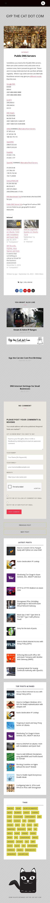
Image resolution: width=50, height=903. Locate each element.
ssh (23, 846)
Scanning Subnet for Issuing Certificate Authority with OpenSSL (30, 669)
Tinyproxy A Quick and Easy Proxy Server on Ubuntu (29, 724)
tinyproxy (11, 850)
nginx (17, 833)
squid (17, 846)
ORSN (9, 129)
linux (29, 825)
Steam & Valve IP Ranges (25, 329)
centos (26, 812)
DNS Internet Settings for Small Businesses (25, 387)
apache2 (10, 808)
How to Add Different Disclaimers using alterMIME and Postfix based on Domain (29, 756)
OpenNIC (10, 163)
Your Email (11, 463)
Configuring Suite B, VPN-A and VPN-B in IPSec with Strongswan (28, 786)
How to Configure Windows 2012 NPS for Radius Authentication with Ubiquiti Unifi (29, 704)
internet (25, 52)
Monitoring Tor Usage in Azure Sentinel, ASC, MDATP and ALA (29, 575)
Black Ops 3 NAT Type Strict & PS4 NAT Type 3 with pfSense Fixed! (28, 617)
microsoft (21, 829)
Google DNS (11, 84)
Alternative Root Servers (26, 129)
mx (35, 829)
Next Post (25, 532)
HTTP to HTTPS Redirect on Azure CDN (30, 589)
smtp (32, 842)
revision (10, 842)
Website (10, 472)
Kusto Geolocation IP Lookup (28, 561)
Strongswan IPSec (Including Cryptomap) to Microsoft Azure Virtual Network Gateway (29, 603)
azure (18, 808)
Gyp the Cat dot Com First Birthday (25, 358)
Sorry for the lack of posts (27, 628)
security (19, 842)
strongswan (32, 846)
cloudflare (18, 817)
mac (36, 825)
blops (10, 812)
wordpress (11, 854)
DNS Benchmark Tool (14, 197)
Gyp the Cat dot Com (25, 16)
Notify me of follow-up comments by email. (24, 498)
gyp (24, 821)
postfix (33, 833)
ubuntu (19, 850)
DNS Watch (10, 113)
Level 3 (9, 100)
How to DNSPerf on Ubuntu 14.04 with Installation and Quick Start (29, 745)
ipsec (17, 825)
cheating (35, 812)
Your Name (11, 453)
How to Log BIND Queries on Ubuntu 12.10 (31, 232)
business (18, 812)
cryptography (30, 817)
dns (25, 282)
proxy (10, 837)
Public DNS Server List (14, 204)
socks (10, 846)
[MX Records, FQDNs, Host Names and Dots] (15, 256)
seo (27, 842)
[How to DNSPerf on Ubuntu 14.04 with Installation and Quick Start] (14, 224)
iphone (10, 825)
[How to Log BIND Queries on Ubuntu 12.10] (31, 224)
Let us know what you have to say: (21, 434)
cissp (9, 817)
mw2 (29, 829)
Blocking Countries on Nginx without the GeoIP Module (27, 765)
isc (23, 825)
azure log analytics (30, 808)
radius (35, 837)
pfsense (24, 833)
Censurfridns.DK (12, 181)
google (17, 821)
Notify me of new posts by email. (20, 505)
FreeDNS (10, 152)
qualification (24, 837)
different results (36, 76)
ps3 (16, 837)
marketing (11, 829)
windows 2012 (30, 850)
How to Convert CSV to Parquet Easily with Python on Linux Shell (29, 549)
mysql (10, 833)
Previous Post (25, 525)
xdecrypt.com (23, 854)
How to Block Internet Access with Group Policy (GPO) (30, 642)
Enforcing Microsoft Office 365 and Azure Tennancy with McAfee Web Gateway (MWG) (29, 657)
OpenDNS (10, 142)
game (9, 821)
